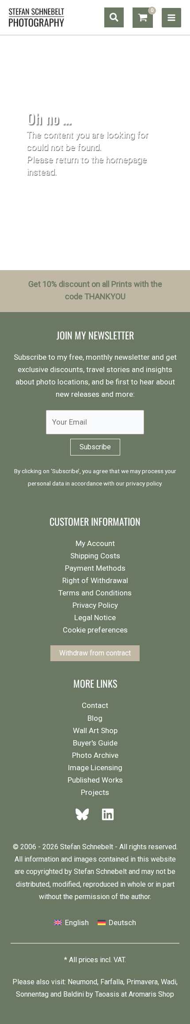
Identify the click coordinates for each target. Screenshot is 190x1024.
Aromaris (142, 994)
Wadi (168, 982)
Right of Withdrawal (95, 580)
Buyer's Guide (95, 742)
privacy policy (143, 483)
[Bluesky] (85, 814)
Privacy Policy (95, 605)
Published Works (95, 780)
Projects (95, 792)
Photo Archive (95, 755)
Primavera (142, 982)
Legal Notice (95, 617)
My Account (95, 543)
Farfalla (111, 982)
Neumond (82, 982)
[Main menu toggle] (171, 17)
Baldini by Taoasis (91, 994)
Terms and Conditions (95, 592)
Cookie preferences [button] (95, 629)
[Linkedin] (105, 814)
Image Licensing (95, 767)
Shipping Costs (95, 555)
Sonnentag (32, 994)
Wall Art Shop (95, 730)
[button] (114, 17)
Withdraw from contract (95, 653)
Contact (95, 705)
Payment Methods (95, 568)
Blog (95, 718)
